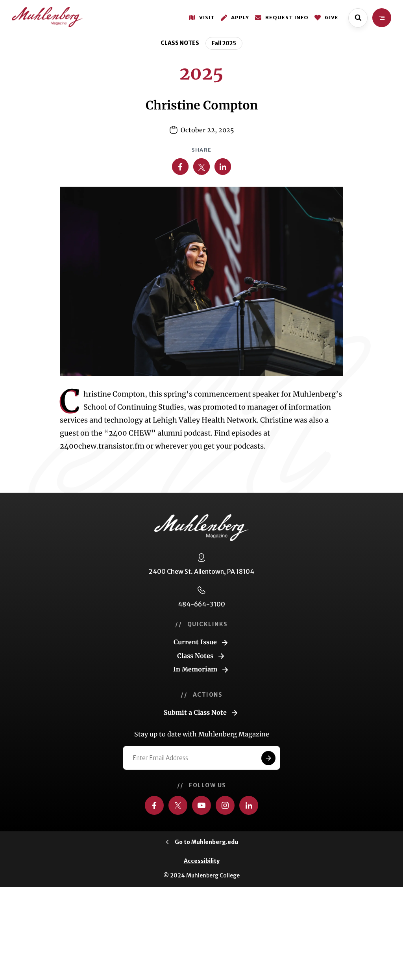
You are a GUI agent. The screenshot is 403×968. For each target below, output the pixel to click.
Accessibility (202, 860)
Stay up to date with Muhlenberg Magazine (201, 734)
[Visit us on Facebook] (154, 805)
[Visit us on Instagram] (225, 805)
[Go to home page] (47, 17)
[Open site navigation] (381, 17)
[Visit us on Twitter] (177, 805)
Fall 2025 (224, 43)
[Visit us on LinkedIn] (248, 805)
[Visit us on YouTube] (201, 805)
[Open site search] (358, 18)
